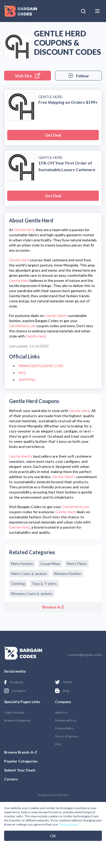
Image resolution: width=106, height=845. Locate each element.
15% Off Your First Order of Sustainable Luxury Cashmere (66, 166)
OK (53, 835)
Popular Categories (21, 761)
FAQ (22, 372)
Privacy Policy (64, 728)
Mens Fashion (22, 563)
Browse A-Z (53, 607)
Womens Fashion (67, 573)
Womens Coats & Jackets (31, 593)
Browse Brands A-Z (20, 752)
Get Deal (53, 135)
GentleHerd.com (22, 326)
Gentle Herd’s (56, 315)
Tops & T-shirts (44, 583)
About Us (61, 712)
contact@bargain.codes (85, 655)
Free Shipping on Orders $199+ (68, 102)
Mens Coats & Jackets (29, 573)
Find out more (68, 824)
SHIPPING (27, 379)
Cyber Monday (14, 712)
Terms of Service (66, 736)
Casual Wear (50, 563)
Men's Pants (77, 563)
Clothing (18, 583)
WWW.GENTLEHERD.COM (41, 366)
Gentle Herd (50, 97)
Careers (11, 779)
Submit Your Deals (20, 770)
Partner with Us (65, 720)
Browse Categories (17, 720)
